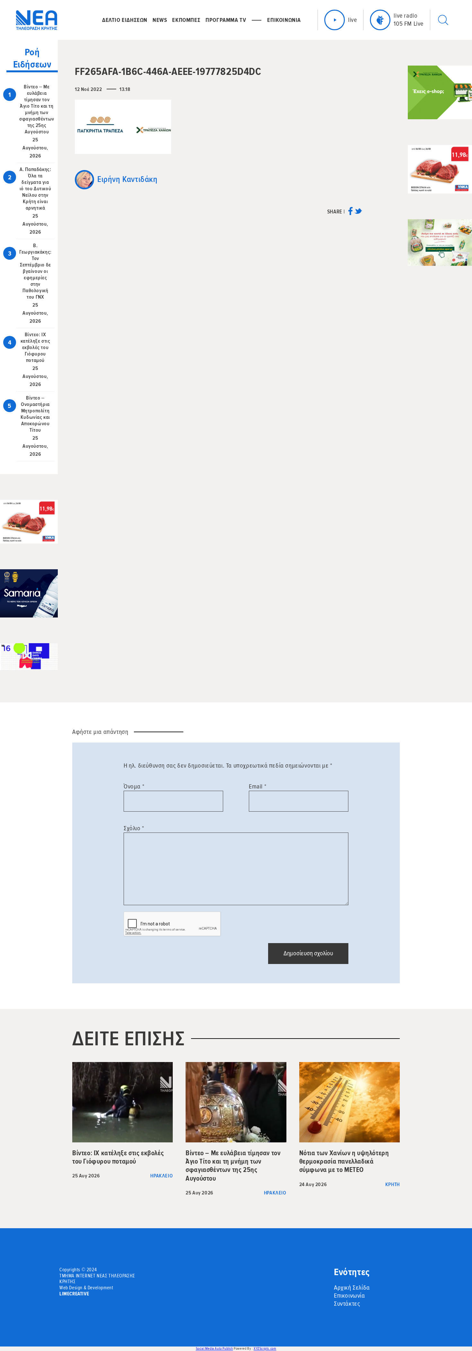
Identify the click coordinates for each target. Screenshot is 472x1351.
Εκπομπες (186, 19)
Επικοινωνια (284, 19)
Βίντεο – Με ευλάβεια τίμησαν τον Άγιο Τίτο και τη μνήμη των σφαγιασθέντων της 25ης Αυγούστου (36, 109)
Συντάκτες (347, 1304)
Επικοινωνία (349, 1296)
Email (257, 786)
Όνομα (134, 786)
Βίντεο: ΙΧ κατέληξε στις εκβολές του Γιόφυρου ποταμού (35, 347)
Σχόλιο (134, 828)
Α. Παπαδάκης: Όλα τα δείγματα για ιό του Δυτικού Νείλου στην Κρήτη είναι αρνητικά (35, 188)
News (160, 19)
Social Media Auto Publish (214, 1348)
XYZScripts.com (265, 1348)
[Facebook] (350, 213)
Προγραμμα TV (225, 19)
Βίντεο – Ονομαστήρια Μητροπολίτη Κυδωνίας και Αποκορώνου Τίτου (35, 414)
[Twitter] (358, 213)
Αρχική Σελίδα (352, 1288)
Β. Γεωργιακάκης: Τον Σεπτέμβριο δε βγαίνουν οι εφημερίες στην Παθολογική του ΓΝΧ (35, 271)
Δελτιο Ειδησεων (124, 19)
